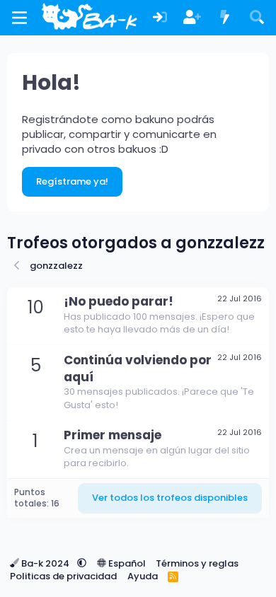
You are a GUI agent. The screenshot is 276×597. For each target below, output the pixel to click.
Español (126, 563)
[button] (81, 563)
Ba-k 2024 (45, 563)
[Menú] (19, 17)
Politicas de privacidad (63, 576)
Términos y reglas (197, 563)
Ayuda (142, 576)
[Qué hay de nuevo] (225, 18)
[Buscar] (257, 18)
